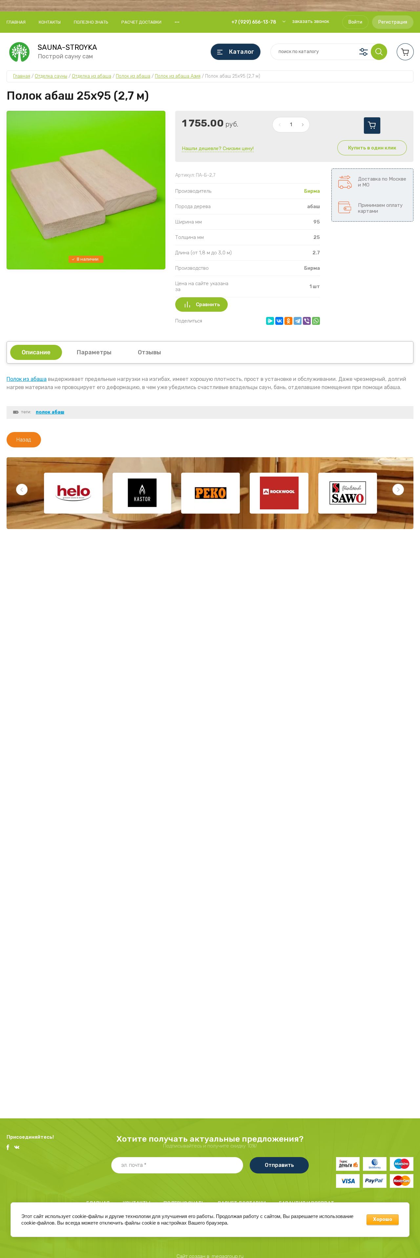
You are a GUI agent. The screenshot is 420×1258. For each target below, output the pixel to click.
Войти (355, 22)
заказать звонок (310, 21)
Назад (23, 440)
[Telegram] (298, 321)
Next (398, 489)
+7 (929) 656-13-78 (253, 22)
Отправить (279, 1165)
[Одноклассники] (288, 321)
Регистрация (392, 22)
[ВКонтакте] (279, 321)
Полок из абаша (27, 379)
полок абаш (50, 412)
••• (177, 22)
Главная (16, 22)
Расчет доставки (141, 22)
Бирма (312, 191)
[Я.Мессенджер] (270, 321)
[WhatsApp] (316, 321)
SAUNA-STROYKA (67, 47)
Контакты (50, 22)
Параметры (94, 352)
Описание (36, 352)
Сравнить (208, 304)
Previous (22, 489)
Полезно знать (91, 22)
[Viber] (307, 321)
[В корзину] (372, 125)
